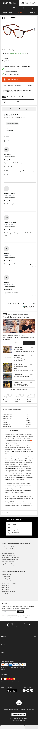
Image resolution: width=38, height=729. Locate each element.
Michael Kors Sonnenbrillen (10, 559)
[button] (9, 3)
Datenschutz (17, 718)
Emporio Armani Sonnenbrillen (11, 557)
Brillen (20, 12)
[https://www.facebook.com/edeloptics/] (24, 690)
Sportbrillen (32, 12)
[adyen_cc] (2, 664)
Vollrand (28, 422)
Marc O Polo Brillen (7, 581)
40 (34, 303)
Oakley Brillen (6, 576)
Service (3, 645)
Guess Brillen (5, 587)
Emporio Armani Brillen (9, 583)
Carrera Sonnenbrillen (8, 553)
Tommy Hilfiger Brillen (8, 591)
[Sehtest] (5, 8)
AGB (11, 718)
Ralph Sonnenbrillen (8, 564)
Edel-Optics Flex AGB (19, 720)
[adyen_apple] (20, 664)
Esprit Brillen (5, 593)
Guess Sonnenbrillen (8, 561)
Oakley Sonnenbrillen (8, 549)
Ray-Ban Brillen (6, 574)
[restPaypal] (15, 664)
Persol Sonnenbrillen (8, 551)
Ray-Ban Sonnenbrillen (8, 546)
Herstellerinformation (8, 513)
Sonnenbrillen (7, 12)
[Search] (14, 8)
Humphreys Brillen (7, 578)
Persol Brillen (5, 585)
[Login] (24, 8)
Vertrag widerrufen (19, 714)
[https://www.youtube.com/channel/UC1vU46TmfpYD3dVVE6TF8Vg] (31, 690)
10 (28, 303)
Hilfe (2, 653)
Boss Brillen (5, 589)
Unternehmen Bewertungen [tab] (19, 109)
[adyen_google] (24, 664)
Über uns (4, 637)
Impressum (24, 718)
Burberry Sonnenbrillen (8, 566)
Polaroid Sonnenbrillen (8, 555)
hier (26, 617)
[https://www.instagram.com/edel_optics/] (27, 690)
